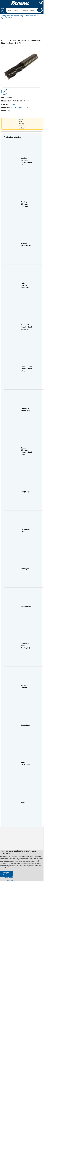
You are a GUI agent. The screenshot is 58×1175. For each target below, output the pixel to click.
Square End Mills (6, 18)
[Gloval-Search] (39, 10)
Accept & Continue (6, 874)
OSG (8, 111)
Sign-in (21, 119)
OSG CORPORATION (21, 107)
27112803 (12, 104)
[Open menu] (2, 2)
